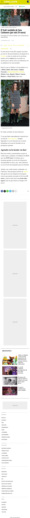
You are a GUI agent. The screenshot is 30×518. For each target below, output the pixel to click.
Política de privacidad (7, 481)
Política (4, 417)
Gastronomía (5, 434)
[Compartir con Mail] (13, 191)
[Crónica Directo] (15, 2)
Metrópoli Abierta (6, 448)
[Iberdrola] (22, 6)
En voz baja (4, 439)
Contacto (4, 476)
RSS (2, 479)
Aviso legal (4, 474)
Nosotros (4, 471)
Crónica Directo (5, 48)
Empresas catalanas (7, 486)
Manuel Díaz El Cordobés (15, 72)
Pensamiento (5, 427)
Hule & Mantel (5, 463)
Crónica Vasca (5, 450)
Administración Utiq (7, 493)
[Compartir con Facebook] (2, 191)
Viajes (3, 429)
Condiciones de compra (8, 491)
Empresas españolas (7, 488)
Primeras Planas (6, 437)
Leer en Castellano (4, 3)
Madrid (25, 171)
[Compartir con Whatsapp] (7, 191)
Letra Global (5, 455)
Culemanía (4, 453)
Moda (14, 45)
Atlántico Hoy (5, 458)
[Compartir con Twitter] (5, 191)
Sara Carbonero (20, 45)
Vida (3, 422)
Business (4, 420)
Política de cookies (6, 483)
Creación (4, 425)
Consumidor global (7, 460)
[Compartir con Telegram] (10, 191)
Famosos (10, 45)
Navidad (5, 45)
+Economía (4, 432)
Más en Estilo (6, 351)
